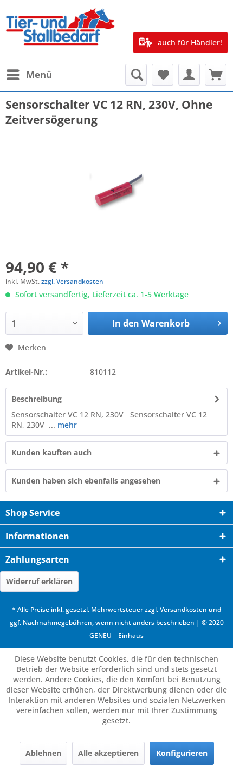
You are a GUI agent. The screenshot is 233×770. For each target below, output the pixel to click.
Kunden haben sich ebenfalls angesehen (85, 480)
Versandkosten (183, 609)
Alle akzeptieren (108, 753)
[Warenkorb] (215, 75)
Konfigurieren (182, 753)
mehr (66, 425)
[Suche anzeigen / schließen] (136, 75)
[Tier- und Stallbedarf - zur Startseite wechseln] (60, 31)
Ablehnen (43, 753)
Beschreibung (36, 399)
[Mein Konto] (189, 75)
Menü (39, 74)
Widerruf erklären (39, 581)
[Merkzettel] (162, 75)
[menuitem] (28, 75)
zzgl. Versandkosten (72, 281)
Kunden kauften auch (51, 452)
